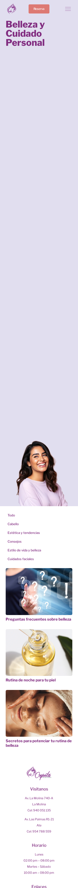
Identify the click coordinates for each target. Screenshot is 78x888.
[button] (68, 9)
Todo (11, 515)
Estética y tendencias (24, 533)
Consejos (15, 541)
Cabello (13, 524)
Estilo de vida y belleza (24, 550)
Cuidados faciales (21, 559)
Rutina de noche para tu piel (31, 680)
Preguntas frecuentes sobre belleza (38, 619)
